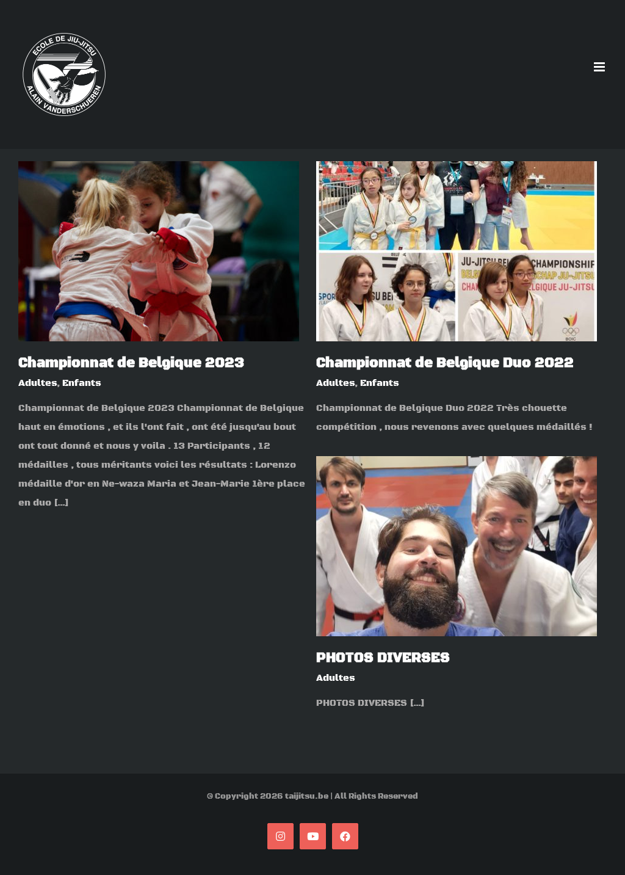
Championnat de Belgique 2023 (131, 363)
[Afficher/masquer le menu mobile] (600, 66)
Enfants (81, 383)
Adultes (37, 383)
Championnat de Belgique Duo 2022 (445, 363)
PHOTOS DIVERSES (383, 658)
